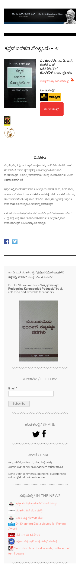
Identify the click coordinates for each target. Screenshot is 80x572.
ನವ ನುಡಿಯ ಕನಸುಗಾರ (28, 534)
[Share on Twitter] (14, 241)
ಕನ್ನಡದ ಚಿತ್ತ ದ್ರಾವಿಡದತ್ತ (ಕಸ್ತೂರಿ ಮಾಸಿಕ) (36, 541)
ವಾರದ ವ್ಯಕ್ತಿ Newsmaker (30, 517)
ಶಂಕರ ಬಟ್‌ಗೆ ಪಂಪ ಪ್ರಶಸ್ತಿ (29, 510)
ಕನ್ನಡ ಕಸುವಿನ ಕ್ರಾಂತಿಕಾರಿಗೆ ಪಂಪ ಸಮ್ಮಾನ (36, 503)
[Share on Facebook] (6, 241)
